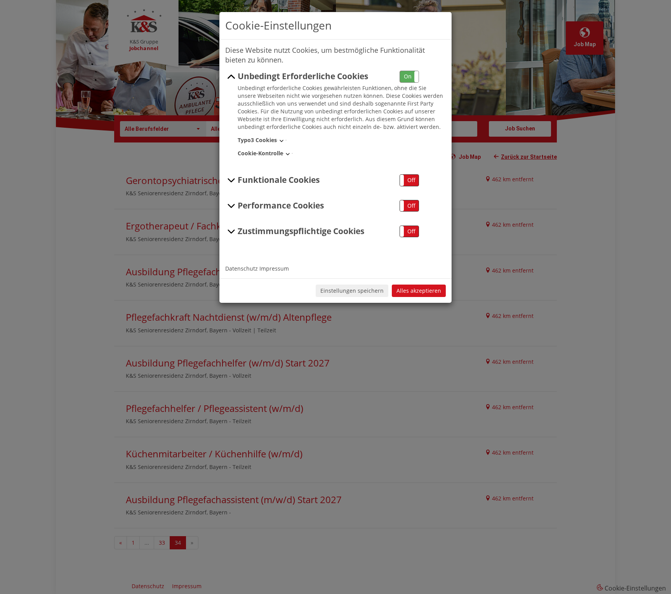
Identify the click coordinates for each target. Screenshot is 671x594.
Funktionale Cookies (279, 179)
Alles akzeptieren (418, 290)
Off (411, 180)
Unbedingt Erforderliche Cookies (303, 76)
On (408, 76)
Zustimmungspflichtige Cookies (301, 231)
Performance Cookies (281, 205)
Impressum (274, 268)
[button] (409, 77)
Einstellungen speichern (352, 290)
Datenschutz (241, 268)
